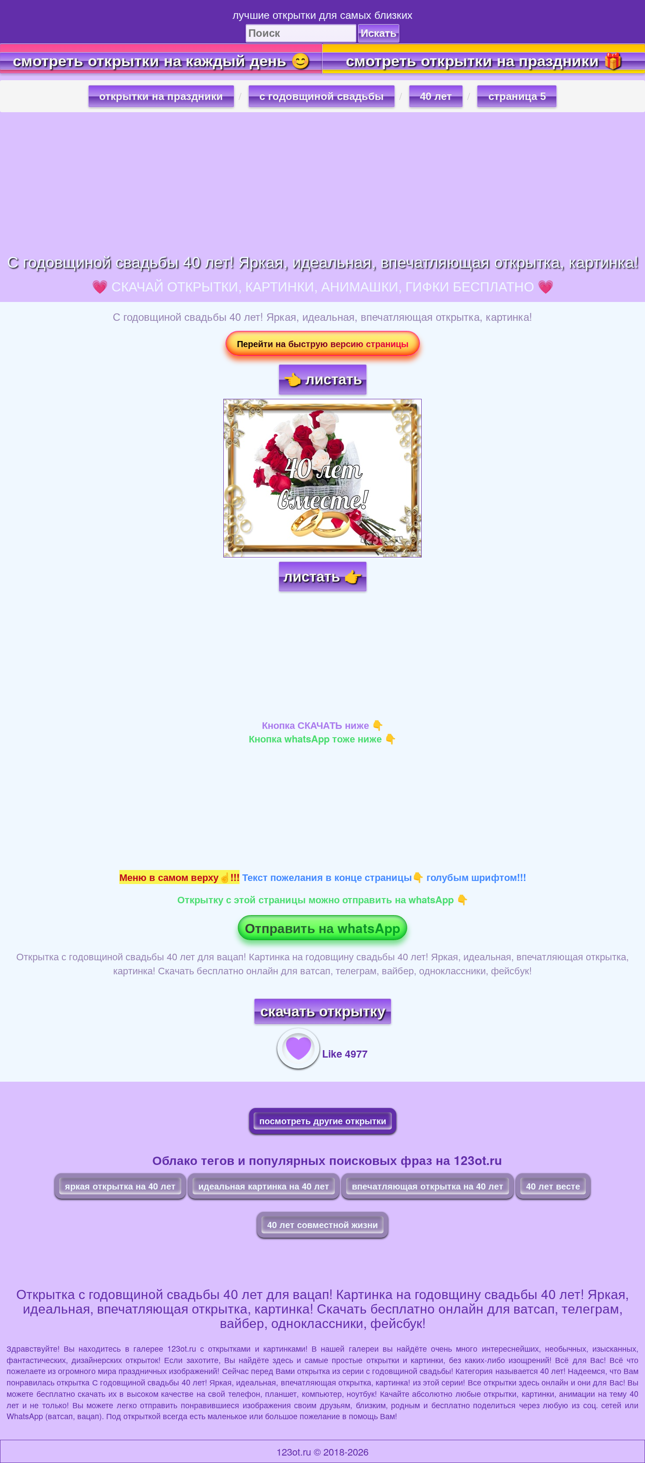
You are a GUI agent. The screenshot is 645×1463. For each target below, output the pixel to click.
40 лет (436, 96)
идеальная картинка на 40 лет (263, 1185)
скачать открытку (322, 1011)
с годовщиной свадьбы (321, 96)
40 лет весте (553, 1185)
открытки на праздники (161, 96)
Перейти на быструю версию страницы (322, 343)
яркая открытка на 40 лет (120, 1185)
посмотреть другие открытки (322, 1120)
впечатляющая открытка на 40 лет (427, 1185)
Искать (379, 33)
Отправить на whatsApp (322, 927)
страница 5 (517, 96)
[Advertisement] (322, 182)
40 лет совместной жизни (322, 1224)
